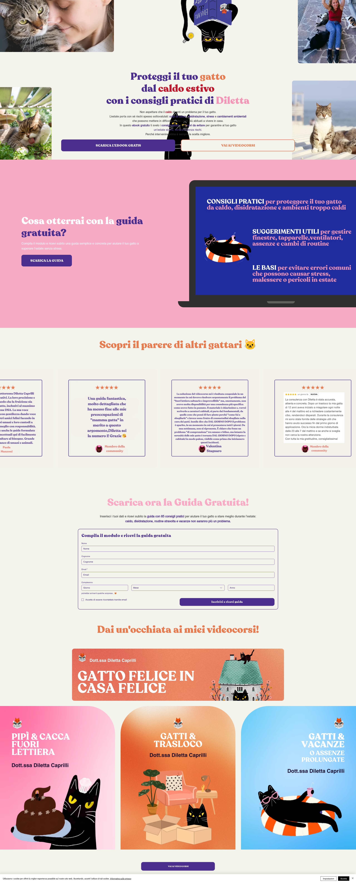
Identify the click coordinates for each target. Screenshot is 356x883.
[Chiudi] (352, 878)
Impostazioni (328, 878)
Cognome (85, 556)
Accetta (343, 878)
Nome (84, 543)
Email (84, 569)
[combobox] (178, 588)
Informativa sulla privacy (120, 878)
